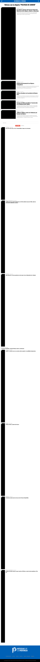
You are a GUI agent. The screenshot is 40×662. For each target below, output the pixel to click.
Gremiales (32, 656)
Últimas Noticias (8, 656)
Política (13, 656)
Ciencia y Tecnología (27, 656)
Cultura (17, 656)
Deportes (21, 656)
